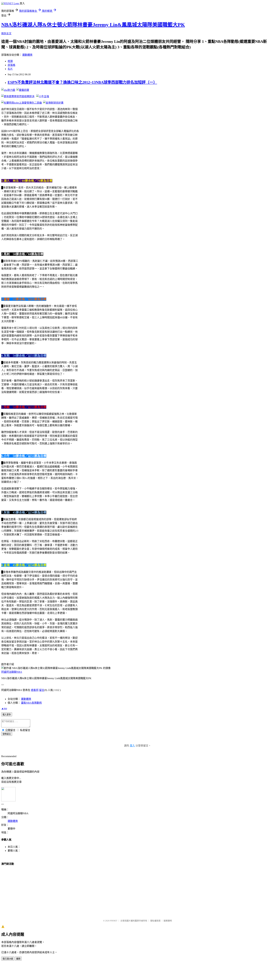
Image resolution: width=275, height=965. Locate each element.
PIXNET (113, 920)
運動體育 (27, 54)
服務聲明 (168, 920)
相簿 (10, 61)
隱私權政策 (155, 920)
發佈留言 (7, 734)
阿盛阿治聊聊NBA (11, 672)
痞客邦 (35, 690)
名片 (10, 68)
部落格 (11, 65)
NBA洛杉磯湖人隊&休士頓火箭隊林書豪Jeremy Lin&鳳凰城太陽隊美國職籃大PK (93, 25)
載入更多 (7, 714)
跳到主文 (6, 33)
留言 (41, 690)
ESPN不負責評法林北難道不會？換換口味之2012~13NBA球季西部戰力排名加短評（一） (82, 82)
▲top (4, 708)
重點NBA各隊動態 (31, 702)
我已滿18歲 (8, 959)
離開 (18, 959)
